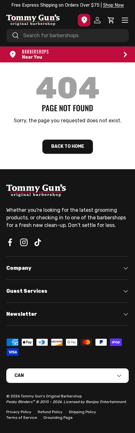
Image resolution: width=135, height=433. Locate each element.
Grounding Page (58, 417)
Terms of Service (21, 417)
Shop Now (113, 5)
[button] (111, 20)
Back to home (67, 146)
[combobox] (67, 35)
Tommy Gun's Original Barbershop (51, 396)
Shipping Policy (82, 412)
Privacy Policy (18, 412)
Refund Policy (50, 412)
